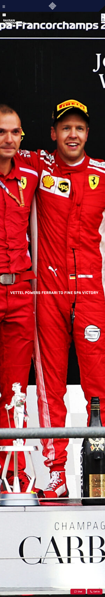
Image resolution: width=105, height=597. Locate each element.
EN (4, 15)
